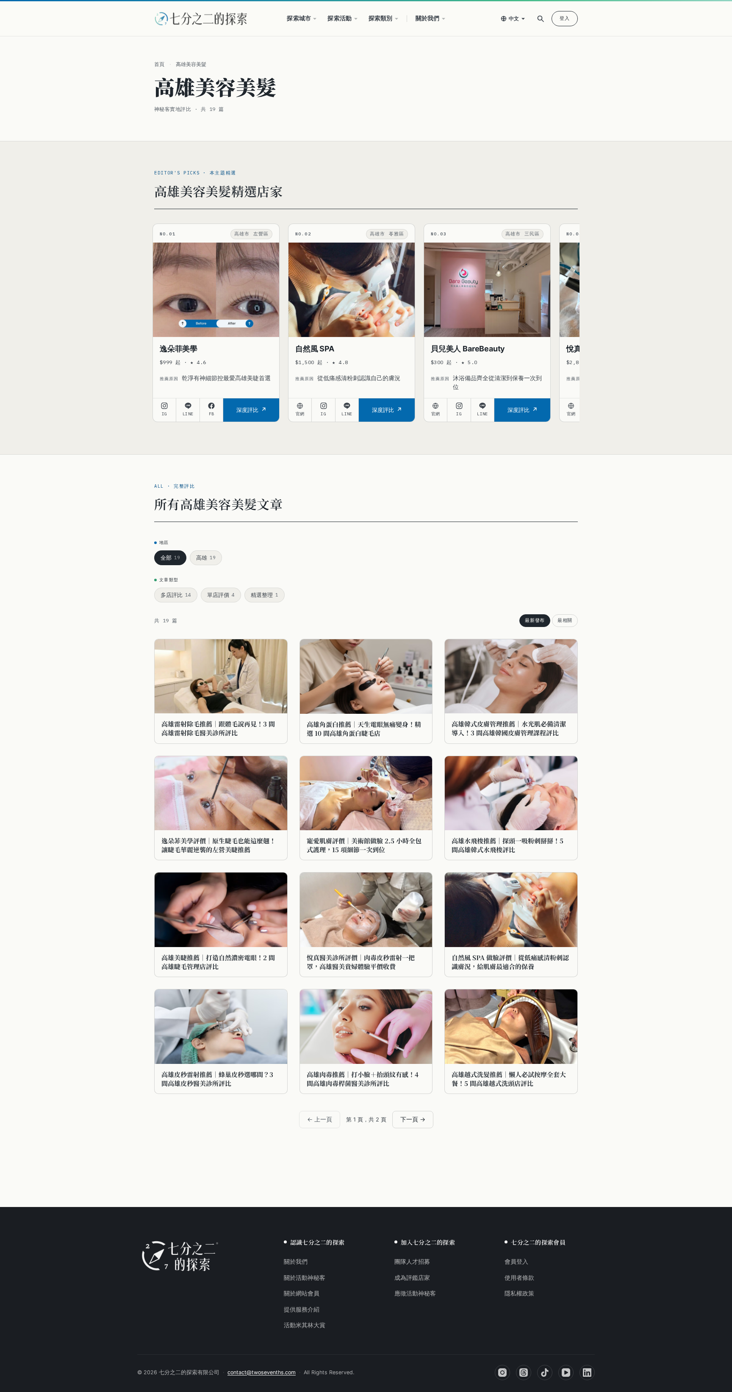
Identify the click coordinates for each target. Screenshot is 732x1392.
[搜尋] (540, 18)
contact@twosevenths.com (261, 1372)
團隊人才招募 (412, 1261)
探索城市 (299, 18)
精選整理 (264, 594)
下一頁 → (412, 1119)
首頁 (159, 64)
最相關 (564, 620)
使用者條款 (519, 1277)
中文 (514, 18)
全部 (170, 557)
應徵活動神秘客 (415, 1293)
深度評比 (247, 409)
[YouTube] (566, 1372)
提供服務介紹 (301, 1309)
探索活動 (339, 18)
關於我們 (428, 18)
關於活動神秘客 (304, 1277)
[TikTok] (544, 1372)
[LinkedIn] (587, 1372)
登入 (565, 18)
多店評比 (176, 594)
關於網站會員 (301, 1293)
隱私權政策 (519, 1293)
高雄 (206, 557)
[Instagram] (502, 1372)
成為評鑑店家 (412, 1277)
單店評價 (221, 594)
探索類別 (381, 18)
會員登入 (516, 1261)
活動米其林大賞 (304, 1325)
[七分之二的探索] (180, 1256)
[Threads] (523, 1372)
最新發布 (535, 620)
